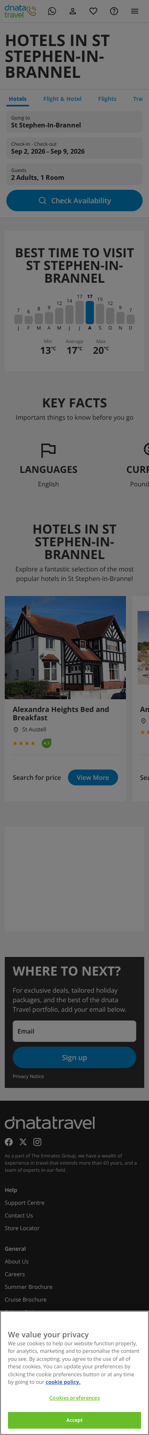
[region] (74, 1373)
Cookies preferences (74, 1397)
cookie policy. (63, 1381)
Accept (74, 1419)
